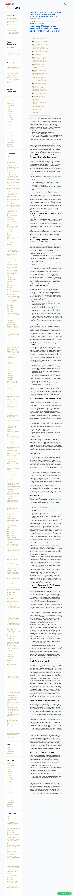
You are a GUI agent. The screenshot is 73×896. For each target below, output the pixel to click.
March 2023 (9, 130)
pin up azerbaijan (10, 596)
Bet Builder (35, 86)
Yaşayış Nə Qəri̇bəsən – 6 (12, 725)
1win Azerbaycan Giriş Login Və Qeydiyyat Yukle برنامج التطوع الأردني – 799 (13, 176)
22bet (8, 318)
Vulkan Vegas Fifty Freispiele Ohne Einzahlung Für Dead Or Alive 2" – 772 (13, 704)
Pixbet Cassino (10, 660)
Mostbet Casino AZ (11, 471)
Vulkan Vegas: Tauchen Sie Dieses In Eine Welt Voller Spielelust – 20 (13, 720)
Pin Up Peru (9, 650)
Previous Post (27, 803)
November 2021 (10, 146)
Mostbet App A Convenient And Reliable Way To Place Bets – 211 (13, 433)
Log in (8, 747)
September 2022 (10, 142)
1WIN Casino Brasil (11, 203)
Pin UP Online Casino (11, 638)
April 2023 (9, 128)
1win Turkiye (9, 217)
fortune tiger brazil (11, 399)
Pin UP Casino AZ (11, 615)
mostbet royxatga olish (12, 525)
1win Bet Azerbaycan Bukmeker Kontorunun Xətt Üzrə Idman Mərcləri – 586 (13, 198)
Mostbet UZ (9, 529)
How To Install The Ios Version (40, 68)
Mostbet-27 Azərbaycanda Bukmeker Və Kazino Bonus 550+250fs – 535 (13, 546)
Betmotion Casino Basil (12, 349)
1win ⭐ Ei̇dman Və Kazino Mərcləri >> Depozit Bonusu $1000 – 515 (13, 228)
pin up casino (10, 613)
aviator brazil (10, 320)
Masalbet (9, 424)
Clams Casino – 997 (11, 390)
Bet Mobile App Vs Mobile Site (39, 57)
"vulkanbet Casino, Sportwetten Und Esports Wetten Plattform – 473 (12, 164)
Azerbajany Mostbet (11, 324)
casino (8, 373)
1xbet (8, 233)
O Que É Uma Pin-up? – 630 (13, 568)
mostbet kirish (10, 505)
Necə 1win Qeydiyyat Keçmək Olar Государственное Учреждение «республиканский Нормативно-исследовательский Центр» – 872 (13, 562)
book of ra (9, 371)
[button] (64, 893)
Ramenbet (9, 668)
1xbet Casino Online (11, 279)
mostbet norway (10, 516)
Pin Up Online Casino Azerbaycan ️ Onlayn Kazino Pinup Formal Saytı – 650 (13, 647)
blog (8, 369)
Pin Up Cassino (10, 634)
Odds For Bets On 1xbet (38, 47)
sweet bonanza (10, 680)
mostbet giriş (9, 477)
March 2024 (9, 117)
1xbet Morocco (10, 305)
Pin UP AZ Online (11, 594)
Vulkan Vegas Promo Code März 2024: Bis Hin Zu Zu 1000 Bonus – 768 (13, 716)
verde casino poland (11, 687)
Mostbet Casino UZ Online (12, 475)
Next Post (65, 803)
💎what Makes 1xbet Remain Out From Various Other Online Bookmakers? (40, 38)
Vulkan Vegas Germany (12, 707)
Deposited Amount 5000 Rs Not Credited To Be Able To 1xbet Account (40, 75)
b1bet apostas (10, 337)
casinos (8, 384)
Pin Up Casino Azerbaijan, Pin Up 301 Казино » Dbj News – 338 (13, 624)
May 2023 (9, 125)
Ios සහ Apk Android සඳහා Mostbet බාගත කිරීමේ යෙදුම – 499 (13, 403)
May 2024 (9, 113)
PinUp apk (9, 654)
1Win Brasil (9, 201)
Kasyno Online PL (11, 409)
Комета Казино (10, 729)
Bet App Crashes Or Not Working (40, 87)
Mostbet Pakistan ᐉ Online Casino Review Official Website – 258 (13, 522)
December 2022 (10, 136)
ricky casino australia (11, 672)
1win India (9, 213)
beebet (8, 344)
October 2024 (10, 103)
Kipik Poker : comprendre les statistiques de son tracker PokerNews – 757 (13, 415)
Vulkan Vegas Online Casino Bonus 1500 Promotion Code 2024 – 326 (13, 711)
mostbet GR (9, 479)
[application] (53, 3)
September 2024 (10, 105)
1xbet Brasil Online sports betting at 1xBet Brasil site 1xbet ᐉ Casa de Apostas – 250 (13, 272)
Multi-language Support (38, 106)
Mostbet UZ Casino (11, 531)
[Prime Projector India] (9, 4)
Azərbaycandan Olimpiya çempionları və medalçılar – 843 (13, 334)
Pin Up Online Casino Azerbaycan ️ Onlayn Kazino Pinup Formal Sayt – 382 (13, 642)
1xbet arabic (9, 240)
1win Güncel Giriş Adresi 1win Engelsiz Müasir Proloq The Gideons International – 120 (13, 207)
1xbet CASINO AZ (11, 277)
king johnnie (9, 411)
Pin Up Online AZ (10, 636)
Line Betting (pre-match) (38, 64)
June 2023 (9, 123)
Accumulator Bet (37, 54)
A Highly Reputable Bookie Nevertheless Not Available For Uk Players (40, 98)
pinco (8, 652)
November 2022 (10, 138)
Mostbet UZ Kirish (11, 535)
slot (7, 674)
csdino (8, 392)
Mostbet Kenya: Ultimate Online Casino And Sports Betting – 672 (12, 502)
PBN (8, 585)
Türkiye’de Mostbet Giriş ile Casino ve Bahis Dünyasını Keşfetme (13, 33)
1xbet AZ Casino (10, 242)
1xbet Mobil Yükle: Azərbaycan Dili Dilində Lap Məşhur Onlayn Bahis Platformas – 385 (13, 293)
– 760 (8, 158)
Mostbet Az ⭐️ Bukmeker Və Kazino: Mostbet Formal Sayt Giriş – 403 (13, 447)
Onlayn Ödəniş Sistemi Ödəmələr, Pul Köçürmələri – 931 (13, 578)
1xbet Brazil (9, 275)
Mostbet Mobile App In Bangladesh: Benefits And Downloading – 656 (12, 508)
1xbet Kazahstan (10, 285)
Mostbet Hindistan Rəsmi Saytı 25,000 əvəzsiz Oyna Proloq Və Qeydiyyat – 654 (13, 483)
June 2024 (9, 111)
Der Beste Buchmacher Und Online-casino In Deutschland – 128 (13, 396)
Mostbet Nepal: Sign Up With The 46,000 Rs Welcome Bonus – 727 (13, 513)
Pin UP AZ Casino (11, 592)
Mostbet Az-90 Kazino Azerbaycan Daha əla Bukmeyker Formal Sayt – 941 (13, 452)
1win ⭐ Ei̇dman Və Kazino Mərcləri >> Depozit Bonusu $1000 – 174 (13, 223)
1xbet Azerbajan (10, 246)
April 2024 (9, 115)
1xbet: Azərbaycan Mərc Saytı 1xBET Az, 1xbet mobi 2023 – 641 (13, 315)
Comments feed (10, 751)
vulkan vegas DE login (12, 697)
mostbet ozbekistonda (11, 518)
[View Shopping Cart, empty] (65, 5)
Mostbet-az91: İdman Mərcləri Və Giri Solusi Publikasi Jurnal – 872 (13, 550)
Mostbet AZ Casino (11, 441)
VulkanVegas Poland (11, 723)
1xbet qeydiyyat (10, 307)
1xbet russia (9, 309)
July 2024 (9, 109)
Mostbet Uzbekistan (11, 537)
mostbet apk (9, 429)
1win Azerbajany (10, 172)
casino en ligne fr (10, 375)
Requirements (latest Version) (39, 89)
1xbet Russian (10, 311)
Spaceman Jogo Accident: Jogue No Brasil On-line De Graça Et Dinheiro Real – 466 (13, 677)
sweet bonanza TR (11, 683)
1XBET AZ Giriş (10, 244)
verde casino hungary (11, 685)
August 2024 (10, 107)
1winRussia (9, 231)
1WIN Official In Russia (12, 215)
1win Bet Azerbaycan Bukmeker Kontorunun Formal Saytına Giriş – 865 (13, 193)
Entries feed (9, 749)
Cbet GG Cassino (10, 388)
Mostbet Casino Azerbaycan (13, 473)
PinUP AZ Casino (10, 656)
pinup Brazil (9, 658)
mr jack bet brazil (10, 555)
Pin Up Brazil (10, 611)
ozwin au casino (10, 581)
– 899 (8, 160)
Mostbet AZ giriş (10, 443)
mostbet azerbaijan (11, 461)
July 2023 (9, 121)
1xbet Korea (9, 287)
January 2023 (10, 134)
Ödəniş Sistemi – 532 (11, 570)
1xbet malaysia (10, 289)
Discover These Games (38, 105)
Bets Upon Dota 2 (37, 55)
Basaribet (9, 342)
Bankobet (9, 339)
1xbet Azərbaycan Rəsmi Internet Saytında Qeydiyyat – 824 (13, 261)
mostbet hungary (10, 491)
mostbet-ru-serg (10, 553)
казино (8, 727)
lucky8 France (10, 418)
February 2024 (10, 119)
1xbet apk (9, 235)
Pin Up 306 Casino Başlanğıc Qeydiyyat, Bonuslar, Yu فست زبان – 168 (13, 589)
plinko (8, 662)
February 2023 (10, 132)
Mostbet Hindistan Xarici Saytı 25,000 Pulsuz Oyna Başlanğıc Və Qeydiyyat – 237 (13, 488)
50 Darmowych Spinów (12, 28)
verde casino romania (11, 689)
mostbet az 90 (10, 439)
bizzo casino (9, 367)
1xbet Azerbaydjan (11, 257)
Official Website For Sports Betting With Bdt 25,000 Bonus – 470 (13, 574)
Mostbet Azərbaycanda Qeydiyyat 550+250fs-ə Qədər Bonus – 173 (13, 468)
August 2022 (9, 144)
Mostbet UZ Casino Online (12, 533)
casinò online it (10, 379)
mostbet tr (9, 527)
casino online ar (10, 377)
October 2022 (10, 140)
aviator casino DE (11, 322)
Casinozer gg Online (11, 386)
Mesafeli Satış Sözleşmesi (12, 30)
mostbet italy (9, 498)
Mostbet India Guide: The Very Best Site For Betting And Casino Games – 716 (13, 495)
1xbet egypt (9, 281)
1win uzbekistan (10, 219)
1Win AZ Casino (10, 170)
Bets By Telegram (37, 100)
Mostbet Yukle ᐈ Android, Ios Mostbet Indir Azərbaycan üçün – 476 (13, 541)
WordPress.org (10, 753)
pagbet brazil (10, 583)
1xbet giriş (9, 283)
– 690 (8, 156)
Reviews (8, 670)
